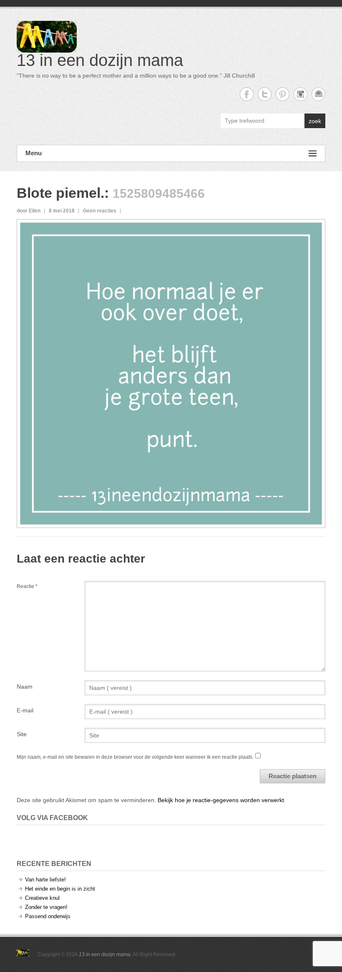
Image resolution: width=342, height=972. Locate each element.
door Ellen (28, 211)
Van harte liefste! (45, 879)
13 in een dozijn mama (100, 60)
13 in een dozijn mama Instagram (300, 94)
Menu (33, 153)
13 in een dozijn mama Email (318, 94)
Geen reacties (99, 211)
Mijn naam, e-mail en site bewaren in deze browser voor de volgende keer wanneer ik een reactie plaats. (135, 757)
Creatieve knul (42, 898)
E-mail (25, 710)
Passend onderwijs (47, 916)
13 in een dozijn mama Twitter (265, 94)
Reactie (27, 586)
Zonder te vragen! (46, 907)
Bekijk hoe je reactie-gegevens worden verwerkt (221, 800)
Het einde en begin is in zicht (60, 889)
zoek (315, 121)
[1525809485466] (171, 226)
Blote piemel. (60, 193)
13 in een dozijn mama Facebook (247, 94)
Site (22, 734)
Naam (25, 686)
